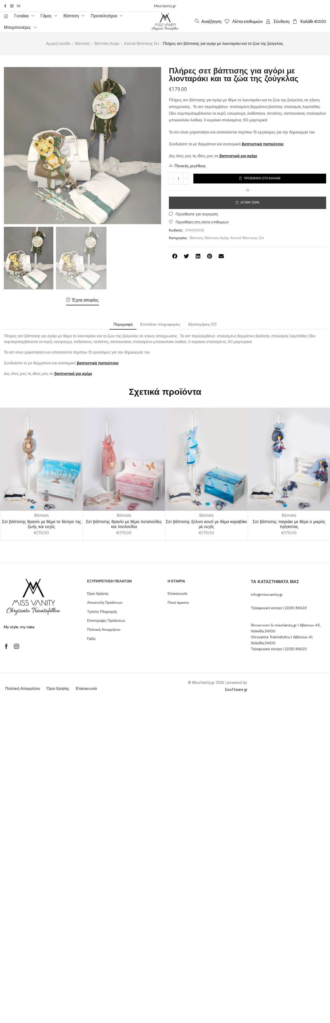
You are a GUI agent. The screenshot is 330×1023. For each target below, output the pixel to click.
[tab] (123, 325)
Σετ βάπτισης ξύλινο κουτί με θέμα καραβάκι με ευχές (206, 524)
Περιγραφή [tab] (123, 324)
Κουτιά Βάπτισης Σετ (141, 43)
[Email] (18, 5)
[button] (208, 21)
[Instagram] (11, 5)
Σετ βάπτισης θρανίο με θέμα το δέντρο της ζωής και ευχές (41, 524)
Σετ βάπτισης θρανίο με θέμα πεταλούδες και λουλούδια (124, 524)
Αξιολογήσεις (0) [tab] (202, 324)
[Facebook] (5, 5)
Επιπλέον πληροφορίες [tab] (160, 324)
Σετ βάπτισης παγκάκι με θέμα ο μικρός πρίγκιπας (289, 524)
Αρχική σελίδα (58, 43)
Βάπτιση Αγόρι (106, 43)
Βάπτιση (82, 43)
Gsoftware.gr (236, 689)
